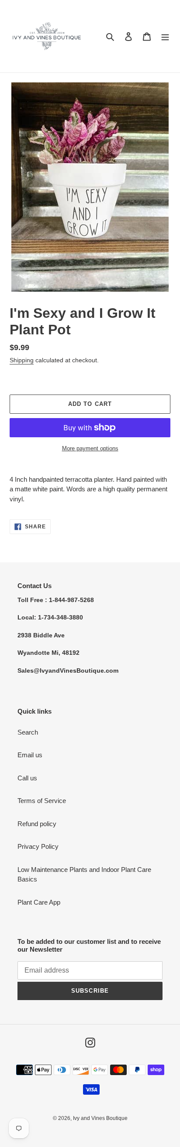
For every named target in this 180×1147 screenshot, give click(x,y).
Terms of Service (41, 800)
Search (27, 732)
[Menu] (165, 36)
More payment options (90, 448)
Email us (29, 755)
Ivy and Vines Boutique (100, 1118)
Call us (27, 778)
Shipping (22, 360)
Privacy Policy (38, 846)
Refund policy (36, 823)
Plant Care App (38, 902)
